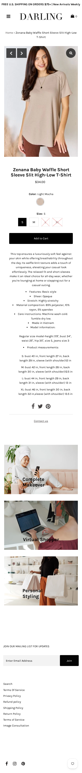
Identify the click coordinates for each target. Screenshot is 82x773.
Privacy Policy (12, 695)
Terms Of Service (14, 690)
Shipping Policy (13, 707)
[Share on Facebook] (33, 407)
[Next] (22, 53)
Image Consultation (16, 725)
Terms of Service (13, 719)
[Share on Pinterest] (48, 407)
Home (9, 32)
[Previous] (11, 53)
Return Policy (12, 713)
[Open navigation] (8, 16)
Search (7, 683)
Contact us (41, 421)
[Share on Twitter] (40, 407)
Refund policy (12, 701)
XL (57, 222)
